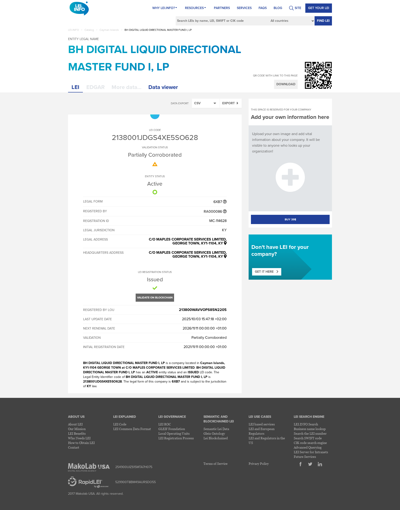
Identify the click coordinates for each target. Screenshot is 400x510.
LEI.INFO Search (306, 424)
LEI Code (119, 424)
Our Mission (77, 429)
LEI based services (262, 424)
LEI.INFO (73, 30)
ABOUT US (76, 417)
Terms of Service (215, 464)
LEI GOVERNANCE (172, 417)
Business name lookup (310, 429)
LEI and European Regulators (262, 431)
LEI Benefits (77, 433)
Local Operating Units (174, 433)
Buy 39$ (290, 219)
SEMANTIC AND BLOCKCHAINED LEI (218, 419)
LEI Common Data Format (132, 429)
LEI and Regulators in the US (267, 440)
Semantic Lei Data (216, 429)
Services (244, 8)
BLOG (278, 8)
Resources (194, 8)
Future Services (305, 457)
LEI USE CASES (260, 417)
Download (285, 84)
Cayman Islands (109, 30)
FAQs (263, 8)
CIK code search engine (310, 443)
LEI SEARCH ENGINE (309, 417)
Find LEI (323, 21)
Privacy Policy (259, 464)
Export (228, 103)
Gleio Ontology (214, 433)
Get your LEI (318, 8)
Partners (222, 8)
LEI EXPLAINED (124, 417)
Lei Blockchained (215, 438)
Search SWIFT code (308, 438)
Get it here (265, 272)
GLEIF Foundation (171, 429)
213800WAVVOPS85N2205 (203, 309)
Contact (73, 447)
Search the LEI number (310, 433)
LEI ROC (164, 424)
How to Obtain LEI (81, 443)
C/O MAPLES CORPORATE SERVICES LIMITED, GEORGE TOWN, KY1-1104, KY (188, 241)
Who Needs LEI (79, 438)
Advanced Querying (308, 447)
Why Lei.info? (163, 8)
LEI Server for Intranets (311, 452)
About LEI (75, 424)
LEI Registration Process (176, 438)
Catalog (89, 30)
